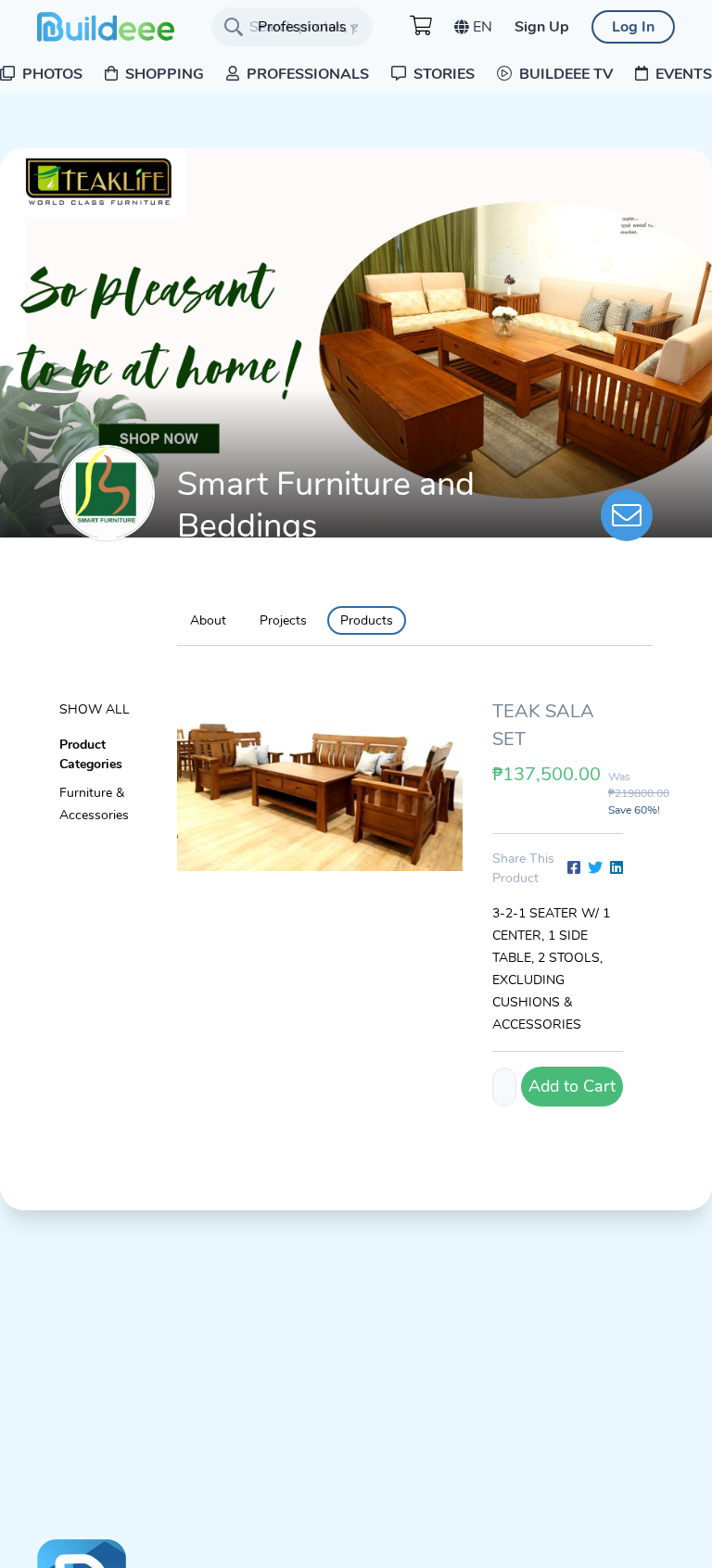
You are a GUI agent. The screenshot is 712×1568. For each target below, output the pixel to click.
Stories (442, 74)
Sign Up (542, 27)
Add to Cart (572, 1086)
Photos (51, 74)
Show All (94, 709)
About (208, 620)
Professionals (306, 74)
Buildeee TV (564, 74)
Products (366, 620)
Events (682, 74)
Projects (283, 620)
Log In (633, 27)
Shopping (162, 74)
